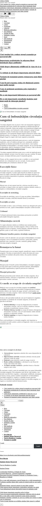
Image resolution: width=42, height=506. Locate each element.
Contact (6, 44)
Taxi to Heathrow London (8, 465)
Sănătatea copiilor (9, 35)
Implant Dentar (4, 468)
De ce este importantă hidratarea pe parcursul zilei (20, 95)
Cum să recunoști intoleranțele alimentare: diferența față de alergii (20, 494)
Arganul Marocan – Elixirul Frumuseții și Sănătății (15, 473)
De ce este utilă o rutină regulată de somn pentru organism (18, 496)
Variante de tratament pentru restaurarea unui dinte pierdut (21, 397)
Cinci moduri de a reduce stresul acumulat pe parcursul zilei (22, 388)
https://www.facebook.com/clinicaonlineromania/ (15, 455)
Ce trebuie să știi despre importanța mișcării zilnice (20, 73)
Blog (5, 21)
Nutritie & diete (8, 33)
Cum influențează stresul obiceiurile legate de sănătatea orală (18, 489)
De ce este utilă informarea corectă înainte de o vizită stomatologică (20, 480)
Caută (2, 443)
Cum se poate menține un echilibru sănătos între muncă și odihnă (20, 501)
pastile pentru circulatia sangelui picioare (12, 149)
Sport (5, 37)
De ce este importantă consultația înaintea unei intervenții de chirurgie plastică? (18, 100)
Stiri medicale (8, 38)
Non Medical (8, 31)
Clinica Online (4, 1)
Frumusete (7, 26)
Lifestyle (6, 28)
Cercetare (7, 23)
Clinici (6, 24)
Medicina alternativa (10, 30)
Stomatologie (8, 40)
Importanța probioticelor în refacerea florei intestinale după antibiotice (17, 61)
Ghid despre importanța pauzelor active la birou (14, 492)
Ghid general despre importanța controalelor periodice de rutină (19, 487)
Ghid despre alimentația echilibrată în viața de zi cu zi (20, 394)
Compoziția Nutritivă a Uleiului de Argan (12, 472)
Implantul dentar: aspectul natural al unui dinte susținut (17, 485)
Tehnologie (7, 42)
